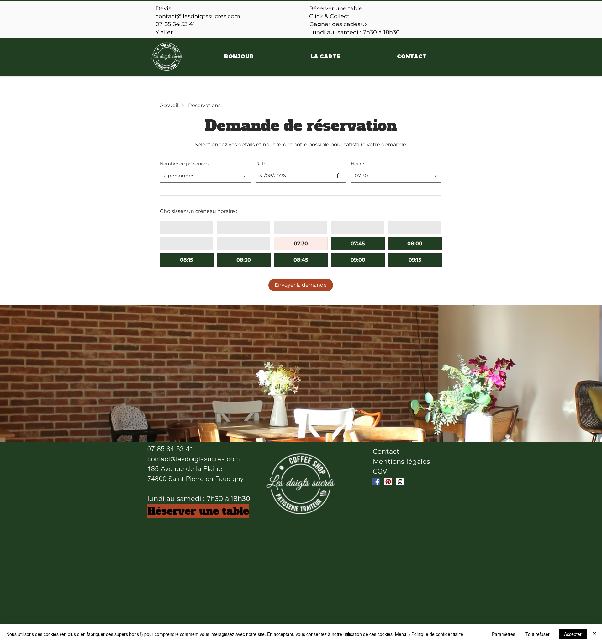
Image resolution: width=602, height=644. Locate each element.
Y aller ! (166, 32)
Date (261, 163)
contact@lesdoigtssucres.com (198, 16)
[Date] (340, 176)
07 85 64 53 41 (175, 24)
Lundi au (322, 32)
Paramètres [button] (503, 634)
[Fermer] (594, 634)
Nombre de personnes (184, 163)
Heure (357, 163)
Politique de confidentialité (437, 634)
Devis (163, 8)
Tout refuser (537, 634)
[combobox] (205, 176)
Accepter (573, 634)
